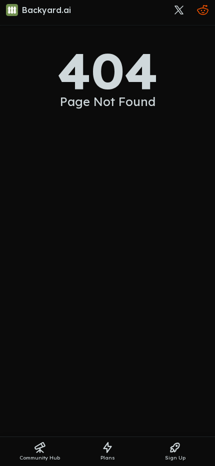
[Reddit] (203, 10)
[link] (40, 10)
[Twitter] (179, 10)
